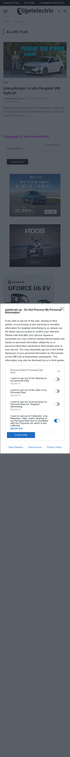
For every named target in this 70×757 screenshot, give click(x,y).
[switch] (57, 379)
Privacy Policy (54, 447)
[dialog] (35, 378)
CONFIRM (21, 435)
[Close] (63, 310)
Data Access (35, 447)
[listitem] (35, 371)
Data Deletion (15, 447)
